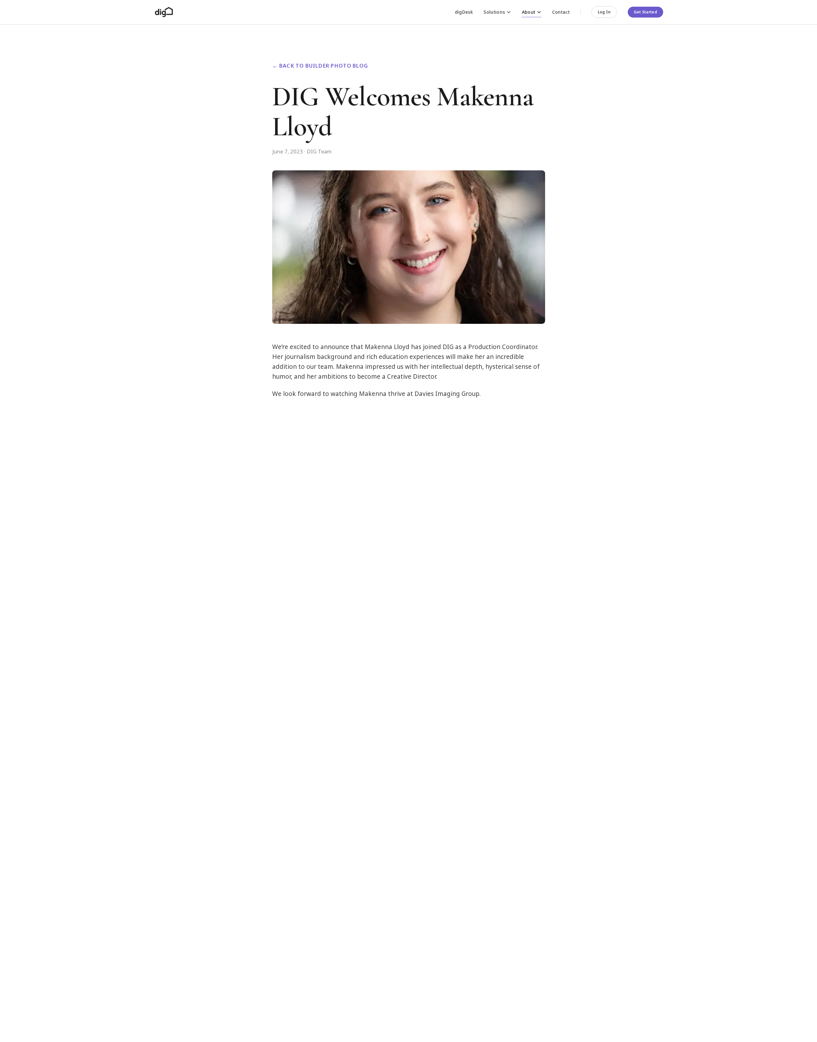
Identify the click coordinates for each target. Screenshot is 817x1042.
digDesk (464, 12)
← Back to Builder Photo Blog (320, 65)
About (529, 12)
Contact (561, 12)
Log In (604, 12)
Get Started (645, 12)
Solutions (494, 12)
